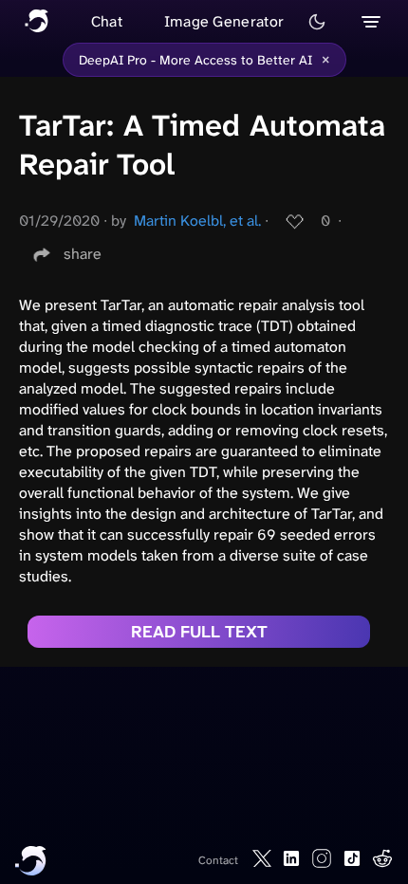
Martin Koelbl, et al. (197, 220)
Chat (106, 21)
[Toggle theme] (317, 22)
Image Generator (224, 21)
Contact (218, 860)
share (83, 254)
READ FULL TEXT (199, 631)
